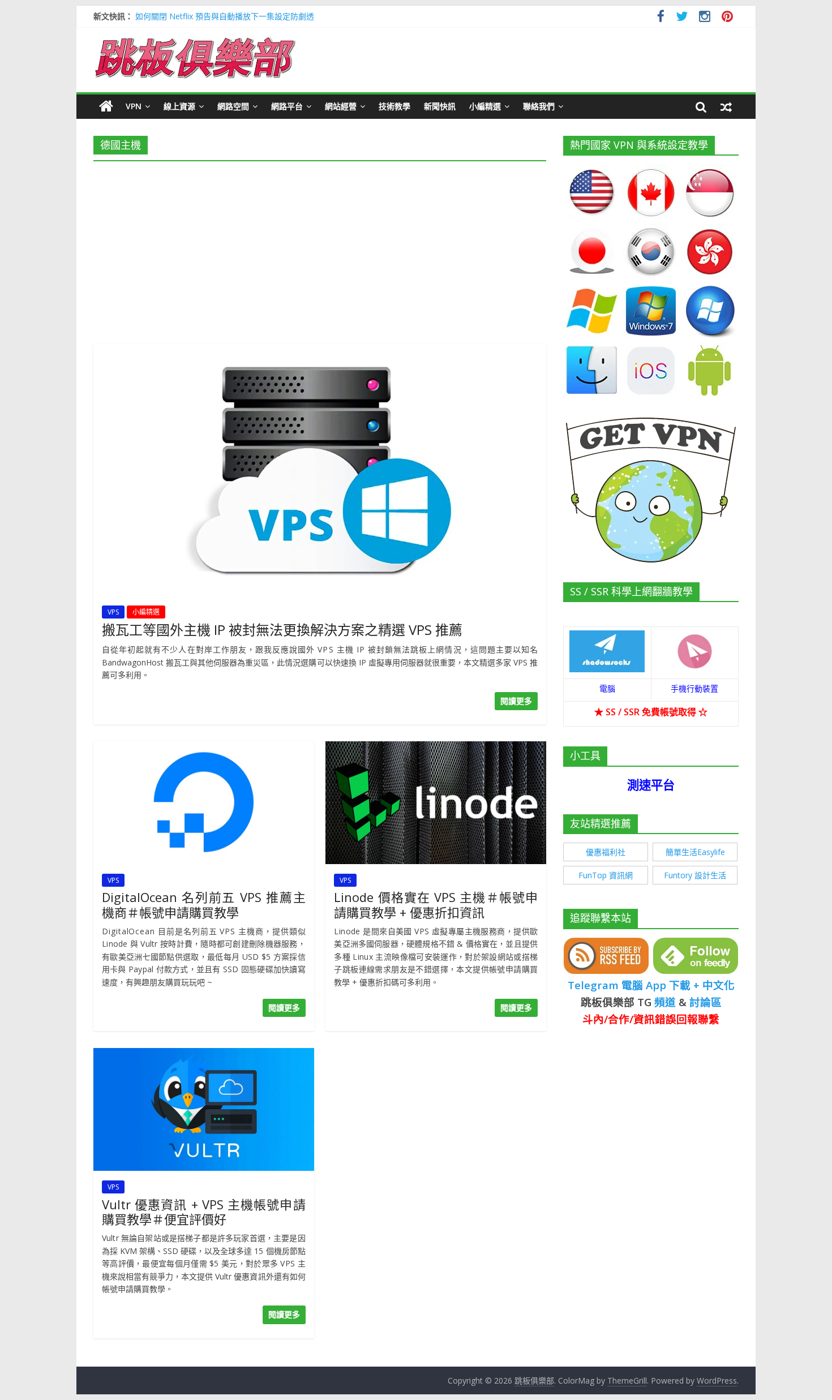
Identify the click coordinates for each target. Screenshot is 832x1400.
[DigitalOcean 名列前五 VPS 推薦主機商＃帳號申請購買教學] (203, 748)
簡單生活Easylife (695, 852)
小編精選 (485, 106)
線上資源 (179, 106)
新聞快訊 (440, 106)
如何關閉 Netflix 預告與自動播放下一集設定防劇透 (224, 16)
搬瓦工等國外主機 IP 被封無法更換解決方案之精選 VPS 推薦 (282, 629)
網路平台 (287, 106)
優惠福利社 (605, 852)
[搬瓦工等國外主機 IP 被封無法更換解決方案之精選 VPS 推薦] (319, 351)
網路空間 (233, 106)
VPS (113, 612)
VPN (133, 106)
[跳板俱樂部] (195, 39)
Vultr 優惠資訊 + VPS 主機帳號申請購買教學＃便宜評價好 (204, 1211)
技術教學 (394, 106)
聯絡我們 (539, 106)
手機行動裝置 (694, 688)
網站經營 (341, 106)
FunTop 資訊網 (605, 875)
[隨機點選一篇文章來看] (726, 106)
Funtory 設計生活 (695, 875)
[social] (660, 17)
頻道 (665, 1002)
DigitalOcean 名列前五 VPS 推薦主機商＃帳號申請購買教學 (204, 904)
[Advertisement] (319, 249)
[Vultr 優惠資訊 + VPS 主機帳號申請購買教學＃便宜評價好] (203, 1055)
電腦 (607, 688)
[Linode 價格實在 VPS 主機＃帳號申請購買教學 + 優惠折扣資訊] (435, 748)
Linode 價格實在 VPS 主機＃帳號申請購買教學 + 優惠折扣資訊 (436, 904)
